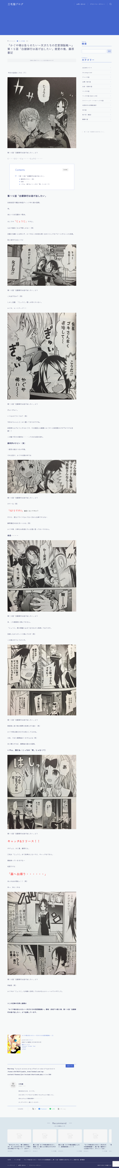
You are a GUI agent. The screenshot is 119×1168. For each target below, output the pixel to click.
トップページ (11, 1165)
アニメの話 (85, 77)
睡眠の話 (85, 119)
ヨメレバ (30, 1039)
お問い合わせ (81, 4)
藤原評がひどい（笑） (28, 179)
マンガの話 (22, 41)
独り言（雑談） (87, 115)
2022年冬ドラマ (87, 68)
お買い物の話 (86, 82)
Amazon (24, 1046)
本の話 (84, 110)
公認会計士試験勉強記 (89, 105)
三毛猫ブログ (15, 4)
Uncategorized (87, 72)
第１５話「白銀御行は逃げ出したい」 (32, 176)
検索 (109, 51)
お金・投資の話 (87, 86)
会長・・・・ (25, 182)
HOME (9, 1159)
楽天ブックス (26, 1044)
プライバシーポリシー (97, 4)
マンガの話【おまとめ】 (90, 96)
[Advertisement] (59, 22)
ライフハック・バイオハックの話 (93, 100)
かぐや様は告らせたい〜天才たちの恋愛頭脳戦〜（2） (38, 1035)
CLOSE (65, 169)
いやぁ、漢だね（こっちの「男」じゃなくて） (35, 184)
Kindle (30, 1046)
